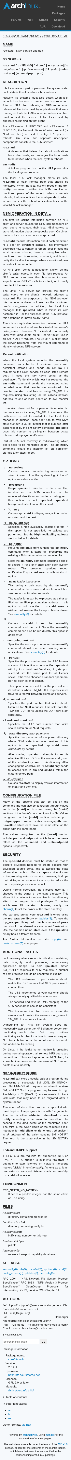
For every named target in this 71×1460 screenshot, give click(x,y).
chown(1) (8, 909)
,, (11, 509)
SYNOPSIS (12, 59)
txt (23, 1424)
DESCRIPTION (15, 82)
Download (58, 26)
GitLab (43, 19)
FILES (8, 1206)
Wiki (30, 19)
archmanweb (30, 1434)
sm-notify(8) (21, 614)
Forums (16, 19)
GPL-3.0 (62, 1444)
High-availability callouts (19, 1072)
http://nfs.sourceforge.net (24, 1374)
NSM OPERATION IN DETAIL (27, 213)
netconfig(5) (47, 1273)
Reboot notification (16, 354)
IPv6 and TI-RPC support (20, 1150)
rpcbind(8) (50, 1269)
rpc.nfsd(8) (35, 1269)
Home (61, 6)
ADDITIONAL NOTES (20, 952)
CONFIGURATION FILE (22, 795)
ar (9, 1410)
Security (59, 19)
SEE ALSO (12, 1263)
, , (13, 778)
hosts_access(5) (13, 943)
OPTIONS (11, 461)
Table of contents (16, 1397)
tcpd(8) (56, 939)
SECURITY (12, 855)
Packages (58, 13)
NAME (8, 44)
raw (28, 1424)
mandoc (50, 1434)
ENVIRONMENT (16, 1184)
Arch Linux (21, 6)
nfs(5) (23, 1269)
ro (9, 1418)
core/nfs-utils (16, 1359)
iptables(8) (45, 918)
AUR (43, 26)
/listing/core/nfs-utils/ (21, 1390)
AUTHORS (11, 1299)
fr (9, 1414)
